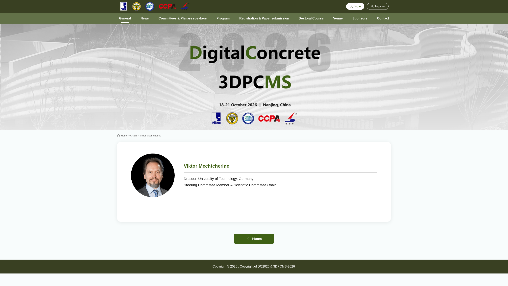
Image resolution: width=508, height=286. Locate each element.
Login (357, 6)
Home (124, 135)
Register (379, 6)
